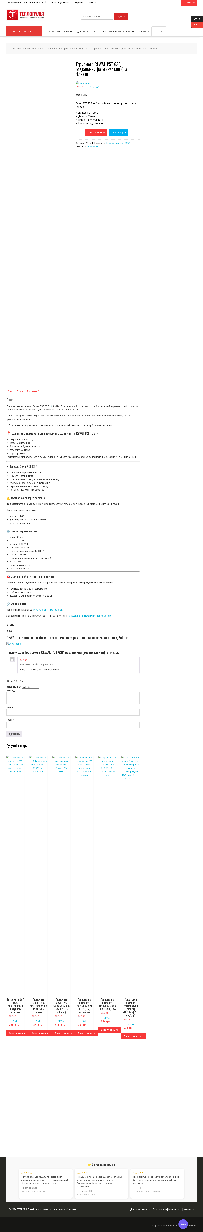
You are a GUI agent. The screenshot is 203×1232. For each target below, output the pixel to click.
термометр (93, 146)
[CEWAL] (83, 83)
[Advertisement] (170, 1125)
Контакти (144, 31)
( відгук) (94, 86)
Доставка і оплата (87, 31)
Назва (10, 707)
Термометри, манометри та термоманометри (44, 48)
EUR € (195, 18)
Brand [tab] (20, 391)
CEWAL (61, 1021)
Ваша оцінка (14, 686)
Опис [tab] (10, 391)
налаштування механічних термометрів (89, 615)
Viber (183, 1224)
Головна (16, 48)
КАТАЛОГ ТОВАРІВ (22, 31)
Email (10, 719)
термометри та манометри (47, 609)
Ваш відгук (13, 690)
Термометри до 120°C (79, 48)
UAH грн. (196, 24)
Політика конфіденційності (118, 31)
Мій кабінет (189, 2)
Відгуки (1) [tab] (33, 391)
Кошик (160, 31)
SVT (15, 1021)
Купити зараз (118, 132)
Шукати (121, 16)
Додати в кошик (96, 132)
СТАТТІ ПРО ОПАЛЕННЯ (60, 31)
